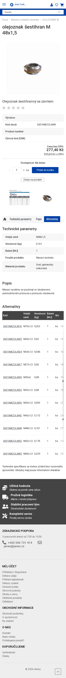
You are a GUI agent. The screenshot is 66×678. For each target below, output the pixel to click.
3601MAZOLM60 (12, 453)
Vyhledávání (8, 652)
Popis (39, 219)
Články (5, 656)
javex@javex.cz (14, 546)
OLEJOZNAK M (50, 19)
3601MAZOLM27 (12, 364)
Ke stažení (8, 621)
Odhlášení (7, 601)
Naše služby (9, 636)
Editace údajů (9, 575)
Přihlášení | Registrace (14, 572)
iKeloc (37, 669)
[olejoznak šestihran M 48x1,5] (33, 69)
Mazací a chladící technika (25, 19)
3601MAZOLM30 (12, 377)
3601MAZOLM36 (12, 402)
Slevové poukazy (11, 590)
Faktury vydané (10, 583)
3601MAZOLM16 (12, 326)
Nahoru (4, 219)
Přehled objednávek (13, 579)
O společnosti (9, 617)
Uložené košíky (10, 586)
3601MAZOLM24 (12, 351)
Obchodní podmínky (12, 613)
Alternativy (52, 219)
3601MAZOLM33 (12, 390)
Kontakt (6, 633)
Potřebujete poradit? (13, 640)
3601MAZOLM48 (12, 428)
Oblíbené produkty (12, 597)
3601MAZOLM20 (12, 339)
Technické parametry (20, 219)
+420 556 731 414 (20, 542)
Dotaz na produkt (32, 179)
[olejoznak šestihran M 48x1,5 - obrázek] (19, 198)
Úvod (5, 19)
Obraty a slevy (10, 594)
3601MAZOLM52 (12, 441)
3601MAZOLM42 (12, 415)
